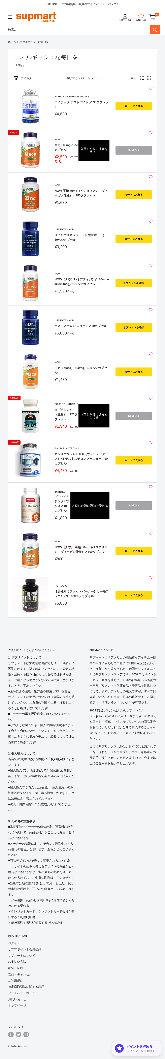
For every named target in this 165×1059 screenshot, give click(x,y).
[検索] (155, 29)
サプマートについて (21, 955)
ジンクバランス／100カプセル (62, 506)
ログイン (14, 943)
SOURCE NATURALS (66, 404)
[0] (152, 17)
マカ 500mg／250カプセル (66, 147)
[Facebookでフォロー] (11, 1034)
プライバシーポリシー (23, 993)
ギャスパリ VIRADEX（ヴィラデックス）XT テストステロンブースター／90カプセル (81, 458)
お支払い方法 (17, 961)
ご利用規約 (15, 980)
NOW (57, 139)
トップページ (17, 1005)
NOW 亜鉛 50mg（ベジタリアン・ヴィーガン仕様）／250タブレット (81, 193)
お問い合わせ (17, 999)
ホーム (12, 41)
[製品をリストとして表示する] (142, 78)
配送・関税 (15, 968)
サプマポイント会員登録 (24, 949)
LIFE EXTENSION (64, 229)
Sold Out (133, 150)
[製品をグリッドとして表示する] (149, 78)
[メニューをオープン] (10, 17)
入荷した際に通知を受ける (94, 150)
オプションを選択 (133, 283)
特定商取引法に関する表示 (26, 986)
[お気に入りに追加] (150, 88)
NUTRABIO (61, 585)
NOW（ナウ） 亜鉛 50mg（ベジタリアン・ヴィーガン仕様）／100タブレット (81, 549)
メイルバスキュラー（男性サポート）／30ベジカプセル (82, 237)
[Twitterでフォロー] (18, 1034)
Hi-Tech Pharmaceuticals (72, 96)
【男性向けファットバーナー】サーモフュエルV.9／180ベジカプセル (82, 594)
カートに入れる (134, 105)
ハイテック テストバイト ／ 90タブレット (81, 104)
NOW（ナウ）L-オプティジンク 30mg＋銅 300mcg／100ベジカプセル (82, 282)
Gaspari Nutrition (67, 448)
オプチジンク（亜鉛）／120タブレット (66, 414)
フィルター (28, 78)
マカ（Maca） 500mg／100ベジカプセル (81, 370)
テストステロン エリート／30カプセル (81, 325)
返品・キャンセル (20, 974)
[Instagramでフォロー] (26, 1034)
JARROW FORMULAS (61, 494)
